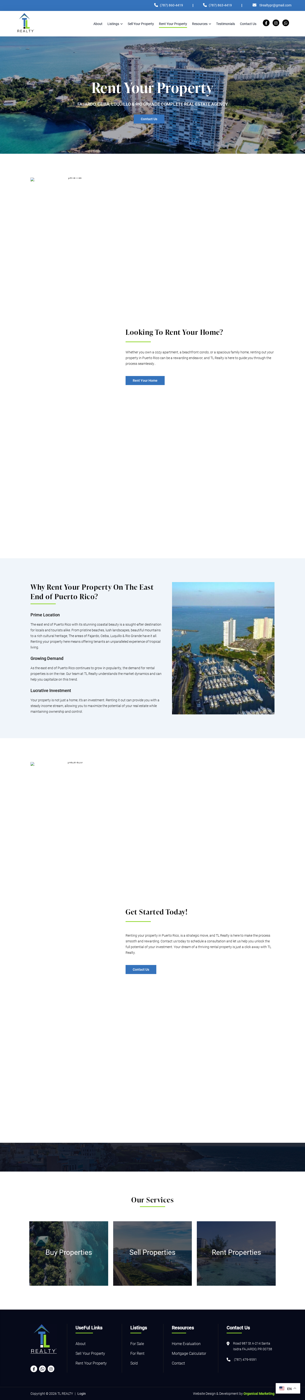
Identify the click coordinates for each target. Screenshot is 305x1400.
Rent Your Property (91, 1362)
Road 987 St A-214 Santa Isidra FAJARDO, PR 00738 (252, 1346)
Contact (178, 1362)
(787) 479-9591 (245, 1359)
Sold (134, 1362)
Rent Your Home (145, 380)
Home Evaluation (186, 1343)
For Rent (137, 1353)
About (81, 1343)
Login (81, 1393)
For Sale (137, 1343)
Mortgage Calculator (189, 1353)
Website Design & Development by (233, 1393)
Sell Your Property (90, 1353)
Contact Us (149, 119)
